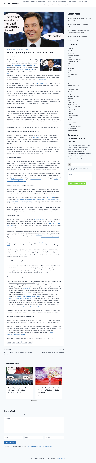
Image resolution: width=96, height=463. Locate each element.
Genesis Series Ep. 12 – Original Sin (78, 36)
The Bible (70, 111)
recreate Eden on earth (40, 83)
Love (69, 81)
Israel (69, 76)
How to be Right (72, 74)
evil (14, 342)
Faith (69, 57)
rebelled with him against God (25, 69)
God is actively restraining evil (31, 296)
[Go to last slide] (8, 383)
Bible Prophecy (72, 51)
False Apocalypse (73, 61)
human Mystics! (41, 79)
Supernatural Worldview (74, 107)
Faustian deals (43, 243)
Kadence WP (61, 458)
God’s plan (39, 235)
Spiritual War (14, 49)
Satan (8, 49)
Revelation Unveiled (73, 96)
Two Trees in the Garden (75, 126)
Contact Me (65, 5)
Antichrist (70, 48)
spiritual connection (35, 179)
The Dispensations (73, 115)
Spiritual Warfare (23, 49)
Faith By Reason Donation (77, 183)
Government (71, 68)
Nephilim (70, 87)
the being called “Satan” (19, 65)
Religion (70, 94)
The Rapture (71, 120)
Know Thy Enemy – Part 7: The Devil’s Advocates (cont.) (18, 352)
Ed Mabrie (41, 394)
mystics (25, 342)
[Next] (60, 383)
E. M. (9, 56)
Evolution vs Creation (74, 55)
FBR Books (71, 64)
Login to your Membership (38, 1)
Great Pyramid (37, 137)
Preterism (70, 92)
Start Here (26, 1)
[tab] (31, 400)
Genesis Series (72, 66)
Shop (59, 5)
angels (9, 342)
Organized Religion (73, 89)
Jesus (69, 79)
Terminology (71, 109)
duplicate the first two (17, 179)
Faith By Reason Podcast (75, 59)
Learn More (79, 155)
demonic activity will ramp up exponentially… (27, 306)
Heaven (70, 70)
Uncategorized (72, 128)
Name (7, 437)
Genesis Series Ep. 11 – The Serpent (78, 40)
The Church (71, 113)
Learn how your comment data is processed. (39, 446)
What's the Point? (73, 130)
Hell (69, 72)
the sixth (19, 296)
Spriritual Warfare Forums (49, 5)
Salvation (70, 98)
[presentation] (19, 376)
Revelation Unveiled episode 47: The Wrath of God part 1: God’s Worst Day (49, 390)
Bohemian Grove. (27, 288)
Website (48, 437)
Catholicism (71, 53)
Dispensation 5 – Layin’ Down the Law (53, 351)
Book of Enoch (51, 197)
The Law (70, 117)
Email (27, 437)
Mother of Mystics (39, 219)
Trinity (69, 124)
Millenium (70, 83)
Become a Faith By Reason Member (57, 1)
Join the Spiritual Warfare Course (77, 1)
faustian (19, 342)
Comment (8, 418)
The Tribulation (72, 122)
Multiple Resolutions (73, 85)
